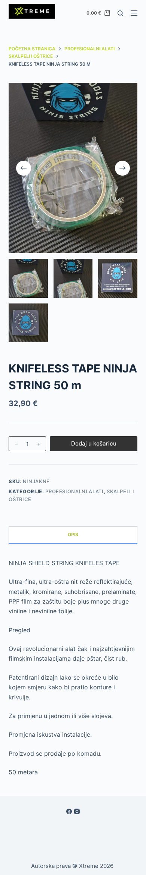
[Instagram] (77, 811)
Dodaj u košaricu (93, 443)
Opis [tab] (73, 534)
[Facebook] (69, 811)
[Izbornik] (134, 13)
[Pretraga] (120, 13)
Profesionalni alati (74, 491)
